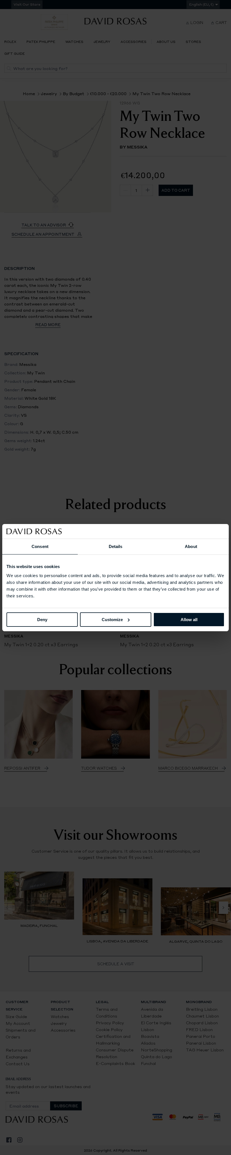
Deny (42, 619)
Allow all (189, 619)
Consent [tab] (40, 546)
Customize (112, 619)
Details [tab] (116, 546)
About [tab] (191, 546)
